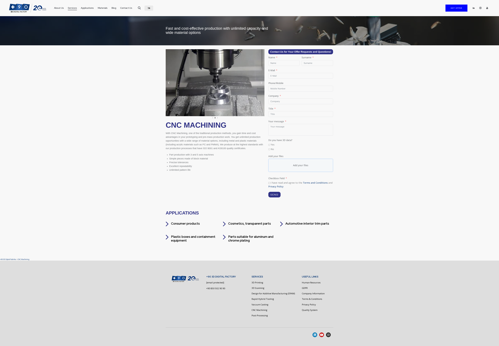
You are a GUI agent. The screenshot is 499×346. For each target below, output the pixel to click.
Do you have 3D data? (280, 140)
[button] (149, 8)
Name (271, 57)
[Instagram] (328, 334)
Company (273, 95)
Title (270, 108)
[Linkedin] (315, 334)
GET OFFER (456, 8)
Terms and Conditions (315, 182)
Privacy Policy (275, 186)
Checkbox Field (276, 178)
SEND (274, 194)
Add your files (275, 156)
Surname (306, 57)
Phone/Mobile (275, 83)
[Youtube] (321, 334)
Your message (276, 121)
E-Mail (271, 70)
